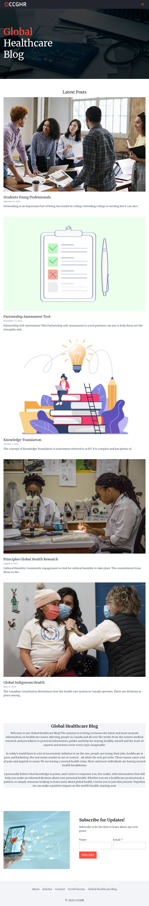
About (35, 889)
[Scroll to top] (142, 902)
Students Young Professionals (27, 197)
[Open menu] (143, 4)
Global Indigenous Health (24, 682)
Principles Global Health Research (30, 559)
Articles (47, 889)
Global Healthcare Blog (102, 889)
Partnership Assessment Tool (26, 317)
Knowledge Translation (22, 440)
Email (118, 839)
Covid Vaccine (76, 889)
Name (83, 839)
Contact (60, 889)
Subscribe (87, 855)
